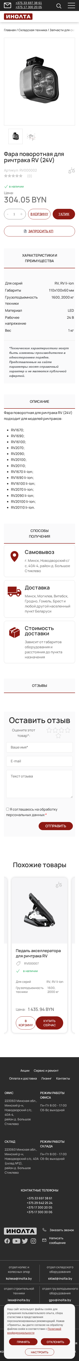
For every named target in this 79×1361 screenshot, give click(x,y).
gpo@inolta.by (60, 1300)
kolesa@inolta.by (19, 1278)
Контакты (63, 1078)
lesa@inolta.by (19, 1300)
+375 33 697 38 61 (29, 2)
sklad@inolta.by (60, 1278)
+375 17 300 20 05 (29, 7)
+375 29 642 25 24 (39, 1203)
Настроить (39, 1352)
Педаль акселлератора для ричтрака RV (38, 953)
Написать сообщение (57, 1240)
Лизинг (46, 1078)
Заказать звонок (62, 1230)
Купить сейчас (49, 1023)
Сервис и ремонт (46, 1070)
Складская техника (32, 30)
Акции (24, 1070)
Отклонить (55, 1342)
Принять (23, 1342)
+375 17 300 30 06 (39, 1212)
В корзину (39, 214)
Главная (10, 30)
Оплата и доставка (23, 1078)
